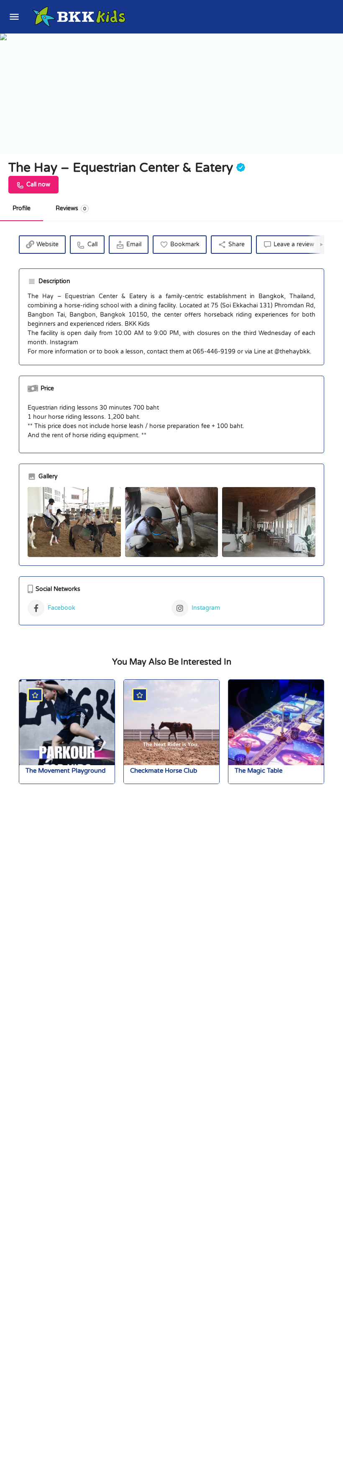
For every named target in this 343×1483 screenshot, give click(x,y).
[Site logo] (80, 16)
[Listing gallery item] (74, 522)
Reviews (71, 208)
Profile (22, 208)
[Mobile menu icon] (14, 16)
